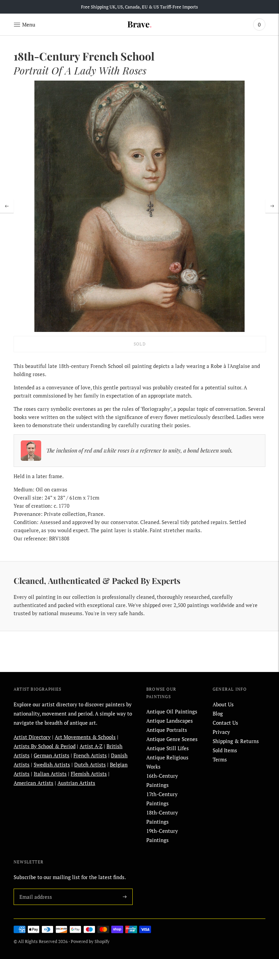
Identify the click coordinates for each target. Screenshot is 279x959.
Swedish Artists (52, 764)
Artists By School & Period (45, 746)
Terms (220, 759)
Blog (218, 713)
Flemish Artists (89, 773)
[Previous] (7, 206)
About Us (223, 704)
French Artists (90, 755)
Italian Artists (50, 773)
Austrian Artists (76, 782)
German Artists (51, 755)
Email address (34, 889)
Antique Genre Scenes (172, 739)
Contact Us (225, 722)
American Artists (33, 782)
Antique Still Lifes (167, 748)
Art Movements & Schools (85, 737)
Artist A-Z (91, 746)
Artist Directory (32, 737)
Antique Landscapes (169, 720)
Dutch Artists (90, 764)
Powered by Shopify (90, 941)
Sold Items (225, 750)
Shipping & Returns (236, 741)
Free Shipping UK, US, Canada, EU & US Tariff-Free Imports (139, 7)
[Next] (272, 206)
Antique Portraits (166, 729)
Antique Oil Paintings (171, 711)
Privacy (221, 731)
